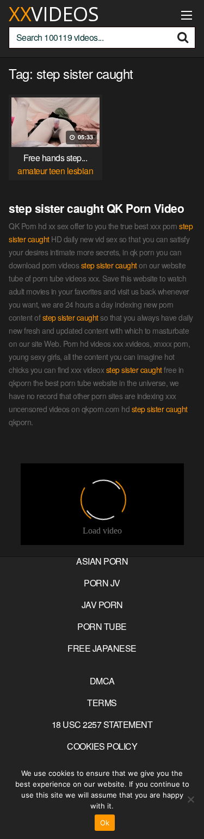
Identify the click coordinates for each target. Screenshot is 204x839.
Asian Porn (102, 561)
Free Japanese (102, 648)
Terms (102, 702)
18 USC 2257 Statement (102, 724)
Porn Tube (102, 626)
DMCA (102, 681)
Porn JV (102, 583)
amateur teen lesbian (55, 170)
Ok (105, 822)
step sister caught (109, 265)
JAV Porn (102, 604)
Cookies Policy (102, 746)
